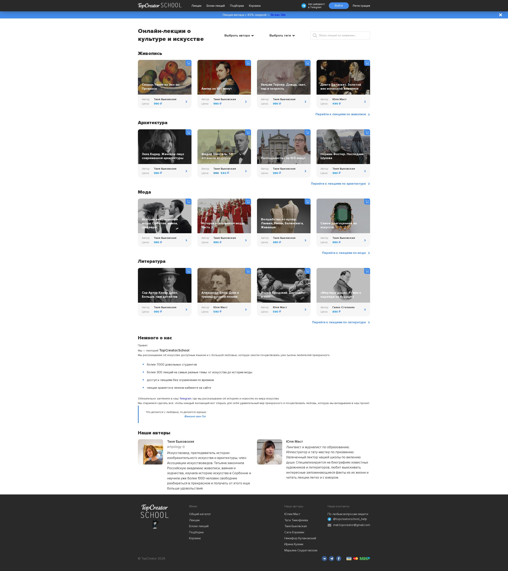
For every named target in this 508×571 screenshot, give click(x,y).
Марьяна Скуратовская (300, 550)
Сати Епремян (294, 532)
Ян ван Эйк (278, 15)
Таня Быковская (295, 526)
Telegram (315, 7)
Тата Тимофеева (296, 520)
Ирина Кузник (293, 544)
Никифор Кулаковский (300, 538)
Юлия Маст (292, 514)
